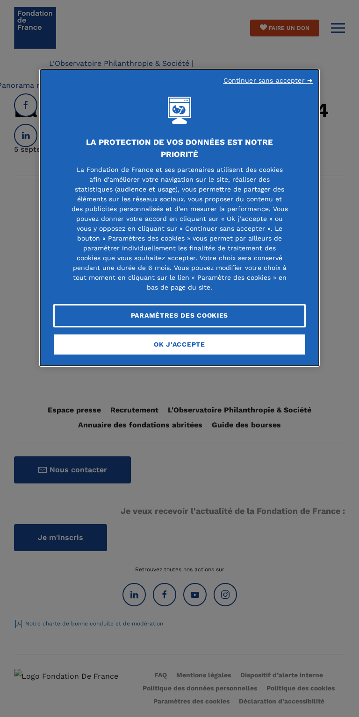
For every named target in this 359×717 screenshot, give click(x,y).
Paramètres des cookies (179, 315)
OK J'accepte (179, 344)
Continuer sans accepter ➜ (268, 80)
